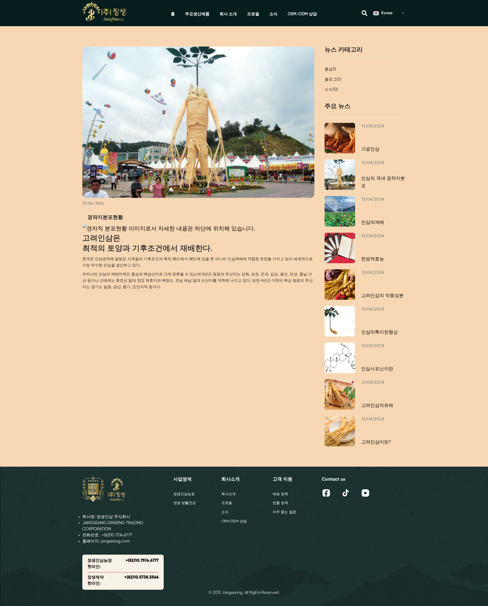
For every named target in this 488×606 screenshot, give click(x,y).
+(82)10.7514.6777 (142, 560)
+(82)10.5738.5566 (141, 577)
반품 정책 (280, 503)
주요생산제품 (197, 14)
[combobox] (388, 13)
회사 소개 (228, 14)
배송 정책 (280, 494)
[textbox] (388, 13)
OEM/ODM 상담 (302, 14)
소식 (273, 14)
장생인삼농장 (184, 494)
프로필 (253, 14)
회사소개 (228, 494)
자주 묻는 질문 (284, 512)
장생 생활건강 (184, 503)
